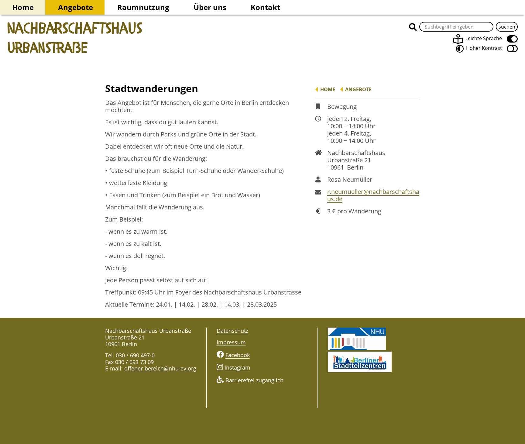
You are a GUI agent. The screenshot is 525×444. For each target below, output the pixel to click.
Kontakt (265, 7)
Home (23, 7)
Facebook (237, 355)
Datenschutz (232, 330)
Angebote (75, 7)
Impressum (231, 342)
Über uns (210, 7)
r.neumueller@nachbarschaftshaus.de (373, 195)
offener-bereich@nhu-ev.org (160, 368)
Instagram (237, 367)
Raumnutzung (143, 7)
